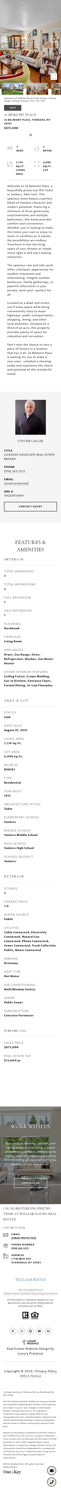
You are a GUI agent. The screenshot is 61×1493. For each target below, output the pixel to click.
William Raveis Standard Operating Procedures (31, 1293)
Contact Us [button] (30, 1183)
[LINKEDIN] (48, 1331)
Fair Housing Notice (29, 1289)
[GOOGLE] (30, 1331)
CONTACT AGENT (30, 506)
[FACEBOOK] (13, 1331)
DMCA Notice (30, 1376)
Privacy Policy (46, 1371)
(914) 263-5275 (14, 471)
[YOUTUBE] (39, 1331)
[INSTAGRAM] (22, 1331)
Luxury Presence (30, 1354)
